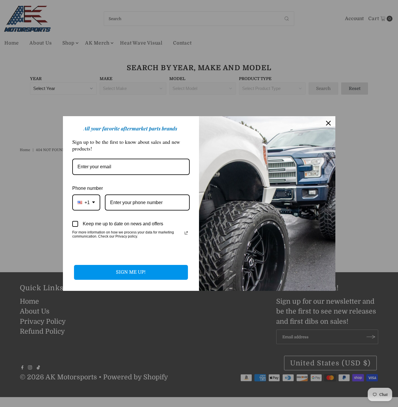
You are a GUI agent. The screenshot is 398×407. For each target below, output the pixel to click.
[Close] (328, 123)
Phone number (87, 188)
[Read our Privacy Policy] (186, 232)
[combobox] (86, 202)
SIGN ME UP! (131, 272)
